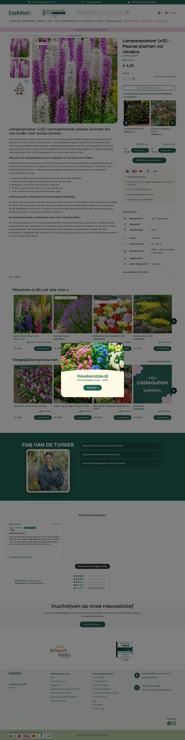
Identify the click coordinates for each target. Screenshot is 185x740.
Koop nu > (92, 387)
